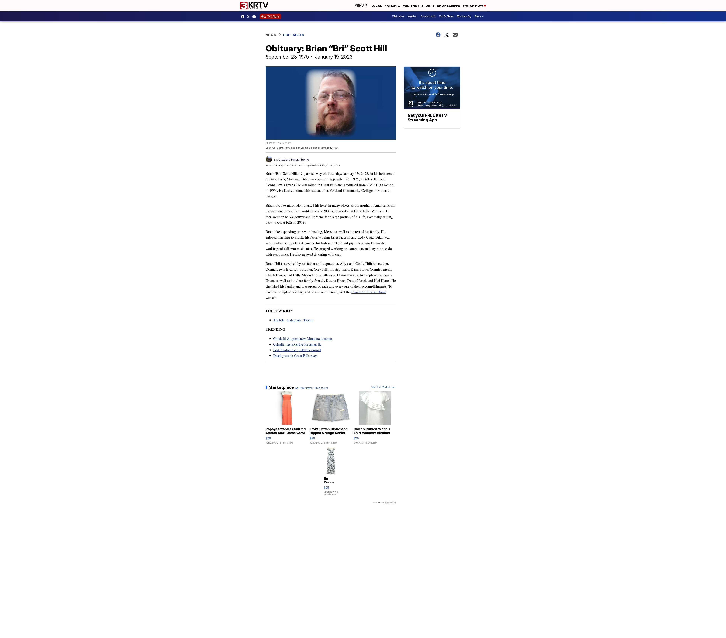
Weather (411, 6)
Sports (427, 6)
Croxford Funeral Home (293, 159)
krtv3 (243, 16)
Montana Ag (464, 16)
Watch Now (473, 6)
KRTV (249, 16)
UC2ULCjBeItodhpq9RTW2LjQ (255, 16)
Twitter (308, 320)
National (392, 6)
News (271, 35)
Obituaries (398, 16)
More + (479, 16)
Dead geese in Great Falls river (295, 355)
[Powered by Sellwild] (390, 502)
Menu (360, 5)
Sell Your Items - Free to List (311, 388)
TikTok (278, 320)
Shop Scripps (448, 6)
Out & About (446, 16)
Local (376, 6)
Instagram (294, 320)
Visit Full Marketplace (383, 387)
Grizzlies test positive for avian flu (297, 344)
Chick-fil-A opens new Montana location (302, 338)
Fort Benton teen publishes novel (297, 349)
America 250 (428, 16)
